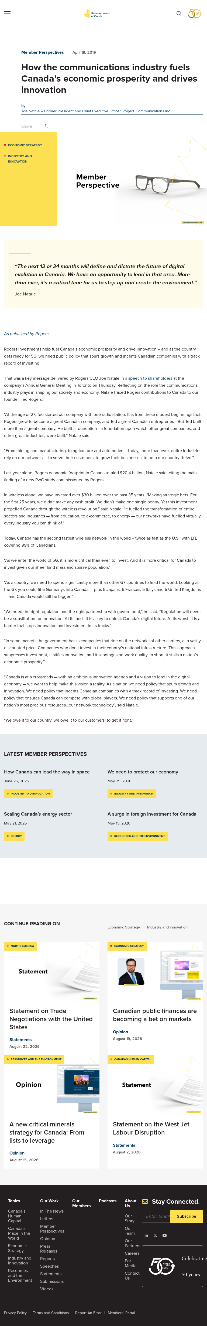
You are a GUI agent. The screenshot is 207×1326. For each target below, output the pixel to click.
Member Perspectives (42, 52)
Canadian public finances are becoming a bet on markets (155, 1015)
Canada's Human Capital (132, 1059)
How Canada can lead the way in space (47, 771)
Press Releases (48, 1248)
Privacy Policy (15, 1312)
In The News (52, 1211)
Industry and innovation (20, 159)
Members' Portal (121, 1312)
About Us (130, 1203)
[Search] (179, 13)
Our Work (49, 1201)
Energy (16, 836)
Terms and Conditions (51, 1312)
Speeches (49, 1266)
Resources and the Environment (139, 836)
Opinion (120, 1032)
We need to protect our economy (144, 771)
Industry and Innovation (19, 1260)
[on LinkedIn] (146, 1235)
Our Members (81, 1203)
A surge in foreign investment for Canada (153, 813)
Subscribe (186, 1216)
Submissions (52, 1281)
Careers (132, 1253)
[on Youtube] (165, 1235)
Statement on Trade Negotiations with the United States (51, 1019)
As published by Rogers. (27, 334)
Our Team (130, 1230)
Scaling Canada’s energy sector (38, 813)
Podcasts (108, 1201)
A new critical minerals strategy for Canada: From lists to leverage (46, 1132)
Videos (46, 1289)
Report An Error (88, 1312)
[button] (7, 13)
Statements (20, 1039)
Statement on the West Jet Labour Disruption (151, 1128)
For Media (130, 1263)
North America (22, 946)
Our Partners (132, 1243)
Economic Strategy (25, 145)
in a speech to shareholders (146, 378)
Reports (47, 1258)
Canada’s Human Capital (16, 1216)
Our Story (129, 1218)
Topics (14, 1201)
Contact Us (132, 1275)
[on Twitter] (155, 1235)
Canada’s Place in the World (19, 1233)
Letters (46, 1218)
